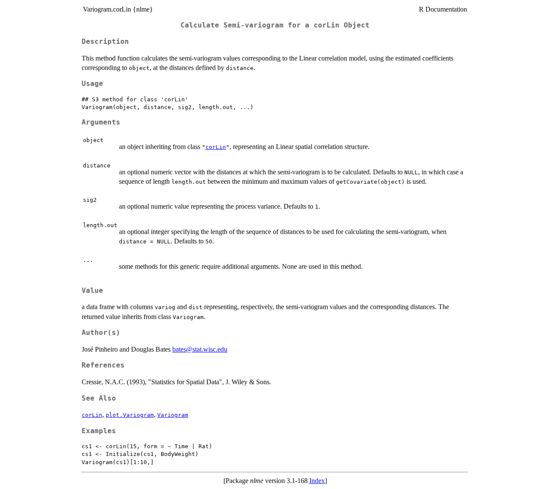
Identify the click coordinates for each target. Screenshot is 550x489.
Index (317, 480)
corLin (215, 147)
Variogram (172, 415)
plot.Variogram (130, 415)
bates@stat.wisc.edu (199, 349)
